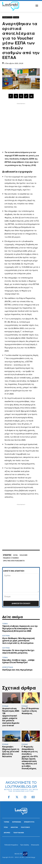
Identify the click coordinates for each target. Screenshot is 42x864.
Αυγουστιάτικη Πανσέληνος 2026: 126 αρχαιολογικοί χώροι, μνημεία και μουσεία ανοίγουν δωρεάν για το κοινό (10, 717)
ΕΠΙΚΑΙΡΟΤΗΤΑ (7, 17)
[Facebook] (11, 96)
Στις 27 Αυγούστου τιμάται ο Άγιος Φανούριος (30, 711)
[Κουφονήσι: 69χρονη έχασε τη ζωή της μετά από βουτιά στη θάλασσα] (11, 736)
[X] (16, 96)
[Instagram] (25, 797)
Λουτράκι (6, 636)
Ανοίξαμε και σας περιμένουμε (17, 669)
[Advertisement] (21, 126)
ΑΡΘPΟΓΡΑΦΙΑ (7, 667)
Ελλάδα (16, 17)
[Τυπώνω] (31, 96)
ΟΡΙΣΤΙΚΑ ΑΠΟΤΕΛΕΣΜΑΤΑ (14, 560)
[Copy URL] (26, 96)
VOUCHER (23, 555)
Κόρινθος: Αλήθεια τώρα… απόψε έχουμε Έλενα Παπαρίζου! (18, 661)
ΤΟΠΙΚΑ (5, 624)
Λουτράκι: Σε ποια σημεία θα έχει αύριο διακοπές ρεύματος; (18, 651)
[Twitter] (16, 797)
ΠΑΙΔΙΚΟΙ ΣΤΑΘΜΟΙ (11, 558)
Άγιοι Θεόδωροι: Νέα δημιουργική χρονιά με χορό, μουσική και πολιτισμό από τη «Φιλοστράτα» (18, 640)
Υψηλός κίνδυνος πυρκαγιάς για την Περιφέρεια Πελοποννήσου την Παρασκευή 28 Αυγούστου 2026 (19, 628)
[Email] (21, 96)
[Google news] (33, 797)
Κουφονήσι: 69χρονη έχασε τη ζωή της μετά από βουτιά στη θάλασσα (10, 751)
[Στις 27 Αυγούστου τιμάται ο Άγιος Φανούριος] (31, 697)
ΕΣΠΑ (15, 555)
